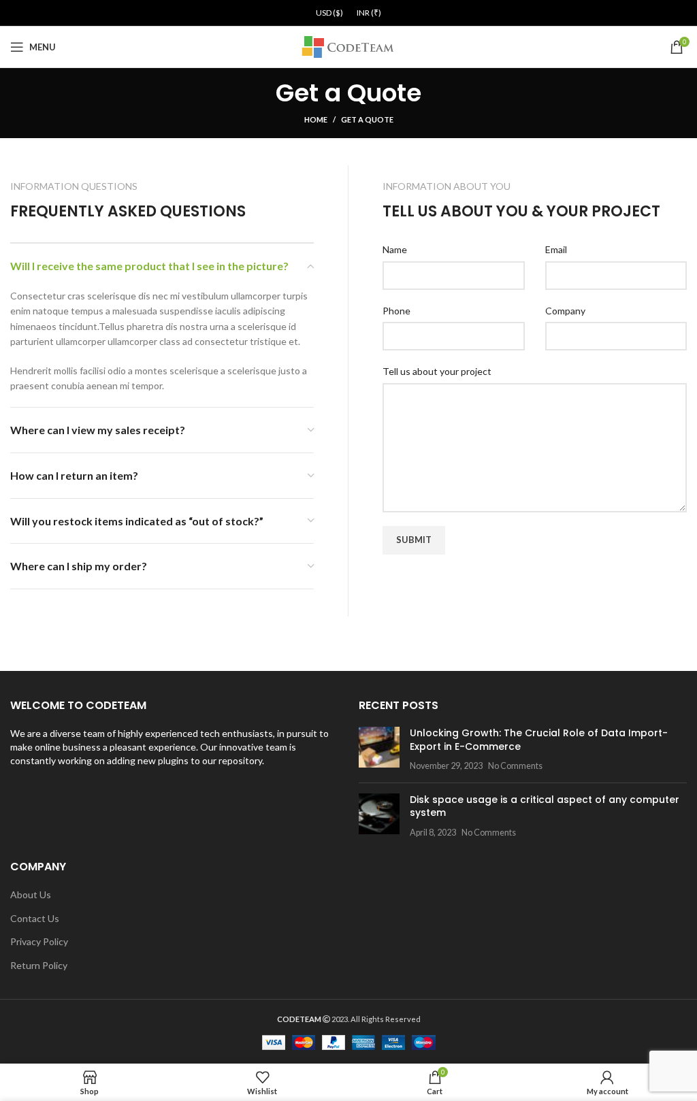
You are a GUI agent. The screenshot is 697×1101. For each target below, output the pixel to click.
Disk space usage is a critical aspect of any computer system (544, 806)
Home (315, 119)
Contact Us (34, 918)
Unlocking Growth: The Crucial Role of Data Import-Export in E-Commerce (539, 739)
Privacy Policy (39, 941)
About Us (30, 894)
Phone (396, 310)
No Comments (515, 766)
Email (556, 249)
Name (395, 249)
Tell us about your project (437, 371)
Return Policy (38, 965)
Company (565, 310)
